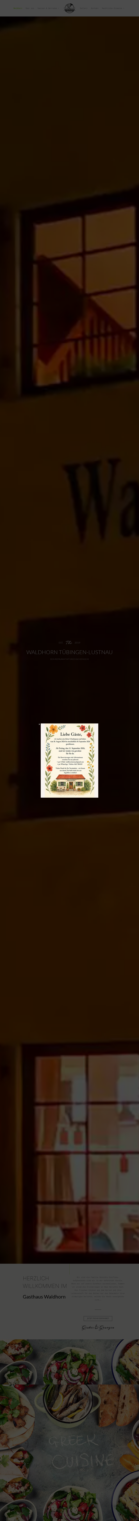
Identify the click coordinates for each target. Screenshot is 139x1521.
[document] (69, 760)
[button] (39, 724)
